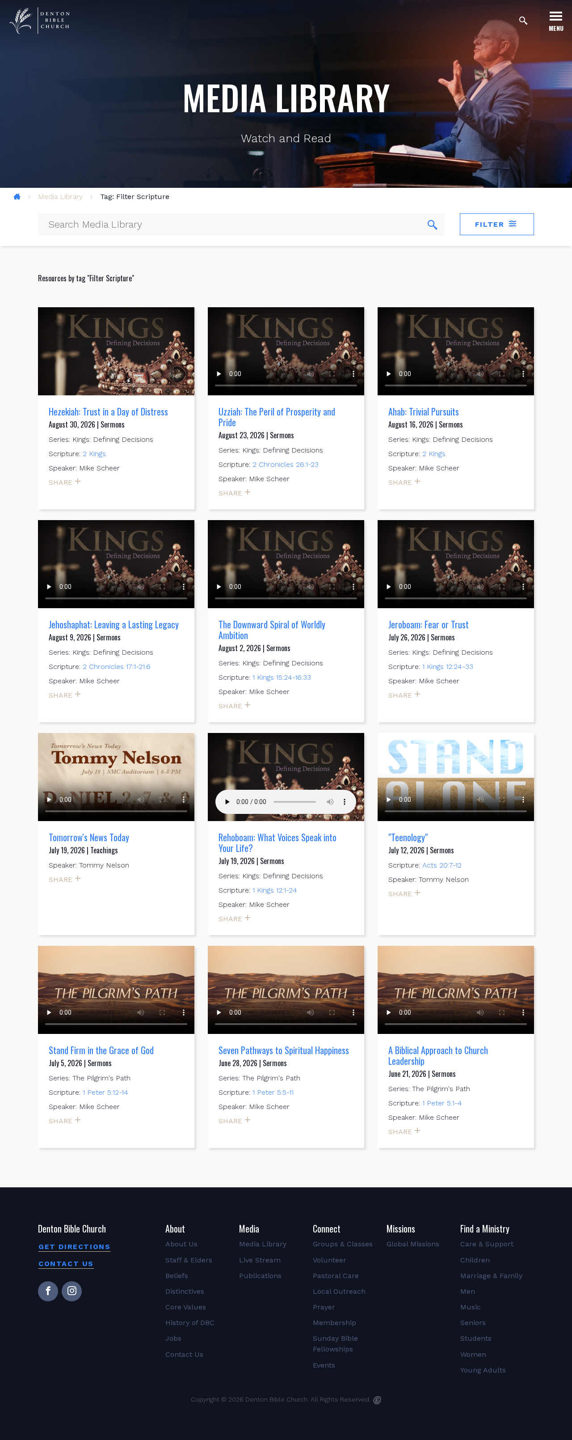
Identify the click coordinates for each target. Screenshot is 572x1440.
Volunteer (329, 1260)
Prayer (324, 1307)
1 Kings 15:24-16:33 (281, 677)
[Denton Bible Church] (39, 20)
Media (249, 1228)
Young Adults (483, 1370)
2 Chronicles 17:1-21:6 (117, 666)
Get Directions (74, 1246)
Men (467, 1291)
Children (475, 1260)
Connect (327, 1228)
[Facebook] (48, 1291)
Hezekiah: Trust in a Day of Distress (108, 411)
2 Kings (94, 453)
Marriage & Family (491, 1275)
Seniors (473, 1322)
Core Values (185, 1307)
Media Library (60, 196)
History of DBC (189, 1322)
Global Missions (413, 1244)
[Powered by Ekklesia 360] (377, 1400)
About (175, 1228)
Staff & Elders (188, 1260)
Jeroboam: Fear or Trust (428, 624)
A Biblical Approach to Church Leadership (438, 1055)
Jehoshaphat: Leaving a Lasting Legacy (114, 624)
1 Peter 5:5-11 (273, 1092)
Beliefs (176, 1275)
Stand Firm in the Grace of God (101, 1050)
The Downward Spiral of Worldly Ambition (272, 630)
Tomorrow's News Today (89, 837)
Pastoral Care (336, 1275)
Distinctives (184, 1291)
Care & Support (486, 1244)
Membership (334, 1322)
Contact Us (66, 1263)
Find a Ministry (484, 1228)
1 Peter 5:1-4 (442, 1103)
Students (476, 1338)
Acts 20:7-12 (442, 865)
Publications (260, 1275)
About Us (181, 1244)
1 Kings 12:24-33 (447, 666)
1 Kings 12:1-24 (274, 890)
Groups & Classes (343, 1244)
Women (473, 1354)
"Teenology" (408, 837)
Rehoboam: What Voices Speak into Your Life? (277, 842)
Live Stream (260, 1260)
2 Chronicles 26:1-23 (285, 464)
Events (324, 1365)
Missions (401, 1228)
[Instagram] (72, 1291)
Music (470, 1307)
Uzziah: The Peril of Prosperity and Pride (277, 417)
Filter (491, 224)
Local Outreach (339, 1291)
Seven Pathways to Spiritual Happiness (284, 1050)
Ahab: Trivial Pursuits (423, 411)
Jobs (173, 1338)
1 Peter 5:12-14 (105, 1092)
